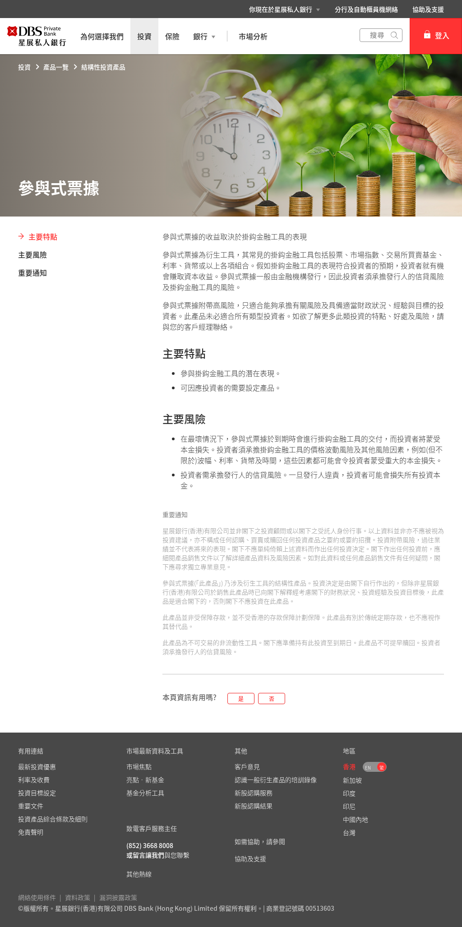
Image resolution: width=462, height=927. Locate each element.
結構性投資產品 (103, 66)
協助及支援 (428, 9)
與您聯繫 (176, 854)
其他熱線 (139, 873)
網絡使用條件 (37, 897)
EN (368, 767)
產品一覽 (56, 66)
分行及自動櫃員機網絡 (366, 9)
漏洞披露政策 (118, 897)
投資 (24, 66)
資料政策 (77, 897)
